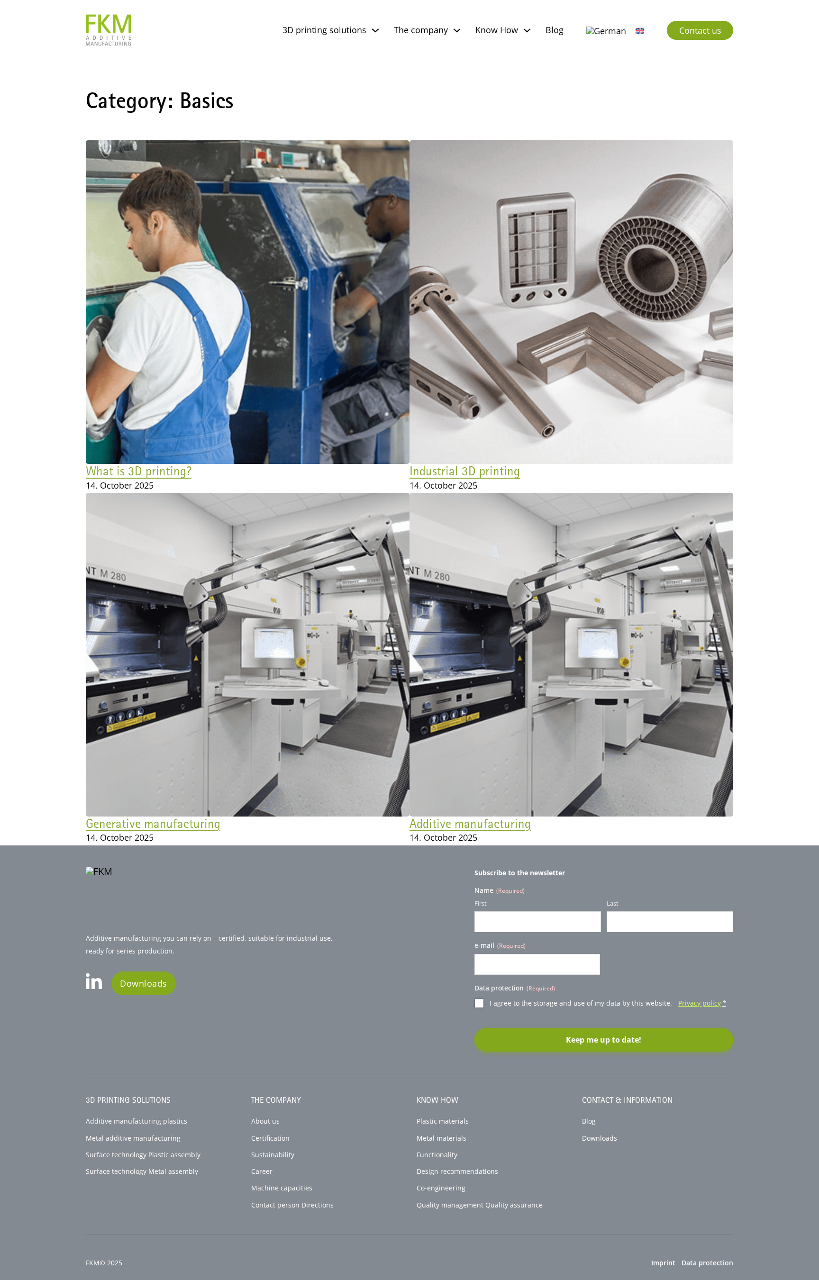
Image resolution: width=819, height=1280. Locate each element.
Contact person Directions (292, 1205)
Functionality (437, 1155)
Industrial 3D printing (465, 470)
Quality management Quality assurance (480, 1205)
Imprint (663, 1263)
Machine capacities (281, 1188)
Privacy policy (699, 1003)
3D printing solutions (324, 30)
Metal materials (441, 1138)
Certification (270, 1138)
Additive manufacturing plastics (136, 1121)
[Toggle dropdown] (375, 30)
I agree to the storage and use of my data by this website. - (608, 1003)
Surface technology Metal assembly (142, 1171)
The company (421, 30)
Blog (555, 30)
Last (613, 903)
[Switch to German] (606, 30)
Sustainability (272, 1155)
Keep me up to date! (603, 1040)
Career (262, 1171)
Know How (496, 30)
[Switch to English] (640, 30)
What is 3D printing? (138, 470)
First (480, 903)
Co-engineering (441, 1188)
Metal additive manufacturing (133, 1138)
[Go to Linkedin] (94, 983)
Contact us (700, 30)
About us (265, 1121)
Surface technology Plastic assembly (143, 1155)
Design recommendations (457, 1171)
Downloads (143, 983)
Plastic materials (443, 1121)
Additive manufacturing (470, 823)
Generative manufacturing (153, 823)
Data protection (707, 1263)
